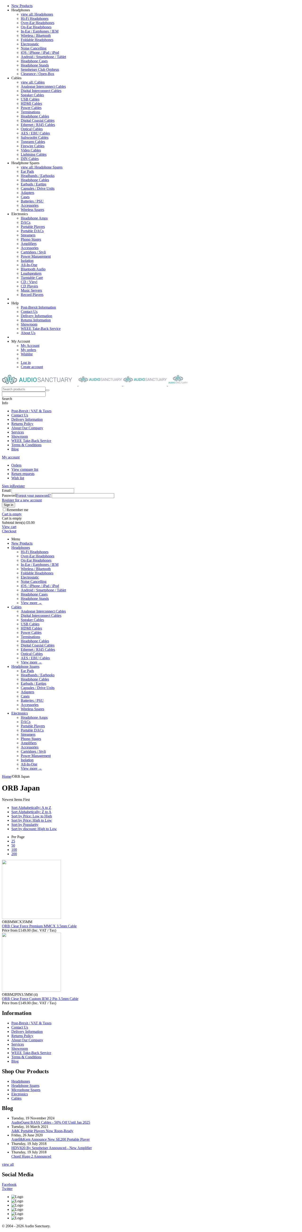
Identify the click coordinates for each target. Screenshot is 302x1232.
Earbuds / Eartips (33, 184)
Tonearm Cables (33, 142)
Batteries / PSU (32, 201)
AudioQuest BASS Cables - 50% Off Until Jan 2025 (50, 1122)
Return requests (22, 474)
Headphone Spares (25, 666)
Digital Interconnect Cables (41, 91)
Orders (16, 465)
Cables (16, 607)
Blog (15, 449)
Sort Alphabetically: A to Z (31, 808)
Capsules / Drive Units (38, 188)
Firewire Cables (32, 146)
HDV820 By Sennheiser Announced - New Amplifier (51, 1148)
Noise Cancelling (33, 48)
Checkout (9, 531)
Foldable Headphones (37, 40)
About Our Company (27, 428)
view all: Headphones (37, 14)
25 (13, 841)
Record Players (32, 295)
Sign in (7, 486)
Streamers (28, 235)
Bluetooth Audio (33, 269)
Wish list (17, 478)
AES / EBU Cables (35, 133)
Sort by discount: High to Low (34, 829)
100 (14, 850)
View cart (9, 527)
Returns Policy (22, 424)
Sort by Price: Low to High (31, 816)
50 (13, 845)
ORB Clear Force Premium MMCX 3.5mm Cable (39, 926)
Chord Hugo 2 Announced (31, 1156)
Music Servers (31, 290)
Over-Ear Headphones (37, 23)
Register (19, 486)
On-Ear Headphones (36, 27)
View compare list (24, 469)
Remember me (17, 510)
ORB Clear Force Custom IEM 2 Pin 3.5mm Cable (40, 999)
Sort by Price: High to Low (31, 820)
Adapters (27, 193)
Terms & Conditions (26, 445)
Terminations (30, 112)
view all (8, 1164)
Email (6, 490)
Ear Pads (27, 171)
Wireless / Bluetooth (36, 36)
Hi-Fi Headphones (34, 19)
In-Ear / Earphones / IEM (40, 31)
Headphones (20, 548)
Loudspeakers (31, 273)
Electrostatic (30, 44)
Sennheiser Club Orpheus (40, 69)
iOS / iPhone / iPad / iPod (40, 52)
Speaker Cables (32, 95)
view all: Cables (33, 82)
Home (6, 776)
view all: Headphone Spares (42, 167)
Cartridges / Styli (33, 252)
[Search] (47, 390)
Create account (32, 367)
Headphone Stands (35, 65)
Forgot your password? (33, 495)
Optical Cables (32, 129)
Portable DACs (32, 231)
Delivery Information (36, 316)
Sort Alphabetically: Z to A (31, 812)
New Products (22, 6)
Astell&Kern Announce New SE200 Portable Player (50, 1139)
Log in (26, 363)
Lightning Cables (33, 154)
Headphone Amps (34, 218)
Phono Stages (31, 239)
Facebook (9, 1184)
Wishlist (27, 354)
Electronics (19, 713)
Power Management (36, 256)
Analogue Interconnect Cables (43, 86)
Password (9, 495)
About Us (28, 333)
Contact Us (29, 312)
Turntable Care (32, 278)
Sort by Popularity (24, 825)
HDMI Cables (31, 103)
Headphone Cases (34, 61)
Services (17, 432)
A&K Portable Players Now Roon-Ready (42, 1131)
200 (14, 854)
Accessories (29, 205)
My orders (28, 350)
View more (31, 603)
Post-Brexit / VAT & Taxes (31, 411)
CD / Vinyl (29, 282)
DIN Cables (30, 159)
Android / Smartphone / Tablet (43, 57)
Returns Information (36, 320)
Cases (25, 197)
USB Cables (30, 99)
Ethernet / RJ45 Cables (38, 125)
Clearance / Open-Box (37, 74)
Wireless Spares (32, 210)
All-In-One (29, 265)
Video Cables (31, 150)
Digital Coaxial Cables (38, 120)
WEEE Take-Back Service (41, 329)
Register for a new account (22, 500)
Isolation (27, 261)
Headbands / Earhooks (38, 176)
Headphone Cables (35, 116)
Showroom (29, 324)
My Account (30, 346)
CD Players (29, 286)
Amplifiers (29, 244)
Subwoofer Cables (34, 137)
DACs (25, 222)
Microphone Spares (25, 1090)
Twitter (7, 1189)
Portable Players (33, 227)
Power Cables (31, 108)
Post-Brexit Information (38, 307)
